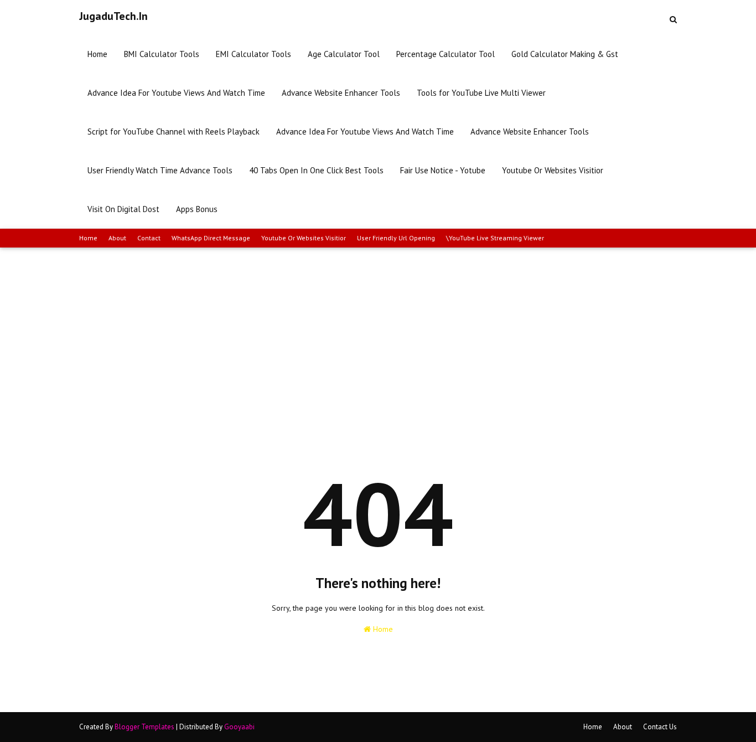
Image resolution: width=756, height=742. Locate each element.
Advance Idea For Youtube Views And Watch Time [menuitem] (176, 92)
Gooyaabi (239, 726)
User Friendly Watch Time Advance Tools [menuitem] (159, 170)
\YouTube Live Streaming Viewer (495, 238)
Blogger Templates (144, 726)
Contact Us (660, 726)
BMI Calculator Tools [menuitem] (161, 54)
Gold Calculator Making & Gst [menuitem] (564, 54)
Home (88, 238)
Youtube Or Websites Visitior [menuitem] (552, 170)
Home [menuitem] (97, 54)
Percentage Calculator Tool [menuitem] (445, 54)
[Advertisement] (378, 330)
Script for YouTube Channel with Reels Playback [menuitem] (173, 131)
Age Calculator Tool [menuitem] (344, 54)
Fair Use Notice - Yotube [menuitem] (442, 170)
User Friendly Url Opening (396, 238)
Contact (148, 238)
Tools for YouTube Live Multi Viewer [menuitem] (481, 92)
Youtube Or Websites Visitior (303, 238)
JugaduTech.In (113, 16)
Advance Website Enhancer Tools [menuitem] (341, 92)
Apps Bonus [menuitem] (197, 209)
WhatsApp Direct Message (211, 238)
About (117, 238)
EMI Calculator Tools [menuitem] (253, 54)
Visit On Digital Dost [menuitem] (123, 209)
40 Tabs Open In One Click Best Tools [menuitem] (316, 170)
